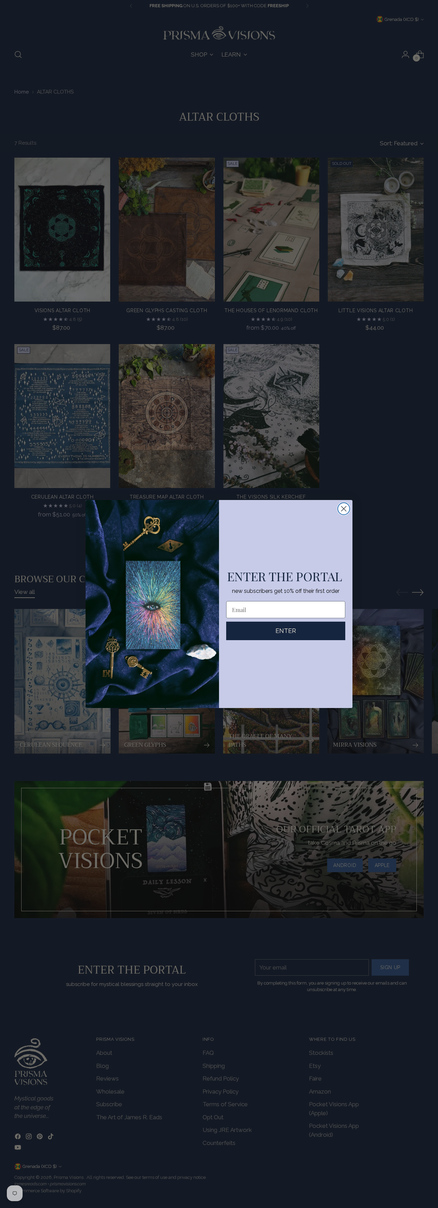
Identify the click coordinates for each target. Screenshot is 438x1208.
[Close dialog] (344, 509)
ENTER (285, 630)
